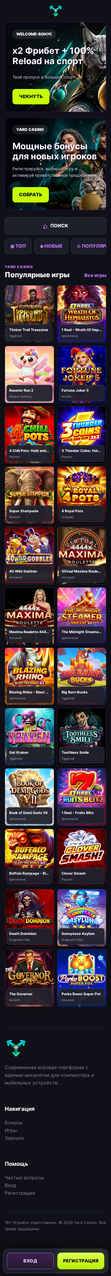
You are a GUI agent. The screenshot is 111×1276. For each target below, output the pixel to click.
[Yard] (56, 11)
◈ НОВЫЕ (51, 246)
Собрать (30, 194)
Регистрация (20, 1193)
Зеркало (14, 1138)
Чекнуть (31, 96)
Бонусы (13, 1123)
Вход (10, 1185)
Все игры (95, 275)
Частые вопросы (24, 1178)
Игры (11, 1130)
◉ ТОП (18, 246)
